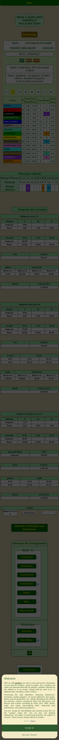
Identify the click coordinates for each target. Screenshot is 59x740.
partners (18, 683)
